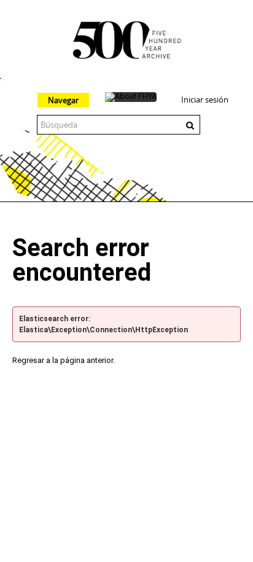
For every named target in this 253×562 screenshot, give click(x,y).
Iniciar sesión (204, 99)
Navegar (63, 100)
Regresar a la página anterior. (63, 360)
